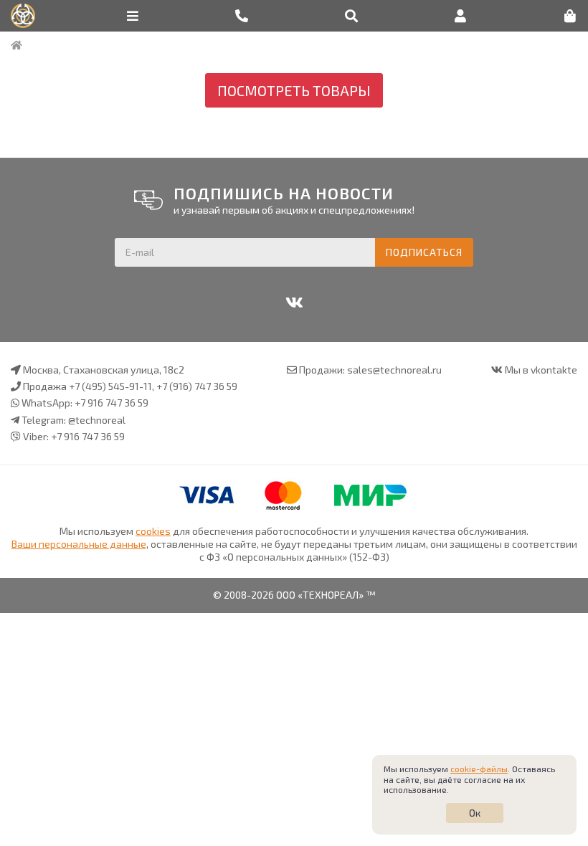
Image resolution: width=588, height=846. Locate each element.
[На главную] (16, 45)
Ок (474, 813)
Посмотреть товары (294, 90)
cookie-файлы (479, 769)
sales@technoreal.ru (394, 369)
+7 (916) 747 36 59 (196, 386)
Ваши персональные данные (78, 544)
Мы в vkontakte (541, 369)
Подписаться (424, 252)
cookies (153, 531)
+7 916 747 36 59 (111, 402)
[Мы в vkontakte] (294, 302)
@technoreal (96, 420)
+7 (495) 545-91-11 (110, 386)
